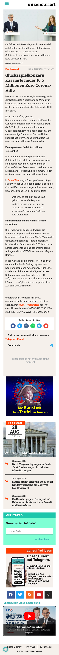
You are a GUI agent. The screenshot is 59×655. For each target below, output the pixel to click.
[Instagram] (48, 595)
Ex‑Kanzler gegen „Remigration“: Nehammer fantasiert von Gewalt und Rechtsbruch (32, 502)
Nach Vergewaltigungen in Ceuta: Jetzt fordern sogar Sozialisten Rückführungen (32, 467)
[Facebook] (11, 595)
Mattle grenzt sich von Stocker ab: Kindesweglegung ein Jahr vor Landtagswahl (32, 485)
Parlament (12, 69)
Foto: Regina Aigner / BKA (14, 63)
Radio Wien (14, 180)
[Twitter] (20, 595)
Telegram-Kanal (14, 339)
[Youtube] (39, 595)
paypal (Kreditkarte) (28, 304)
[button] (6, 3)
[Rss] (30, 595)
